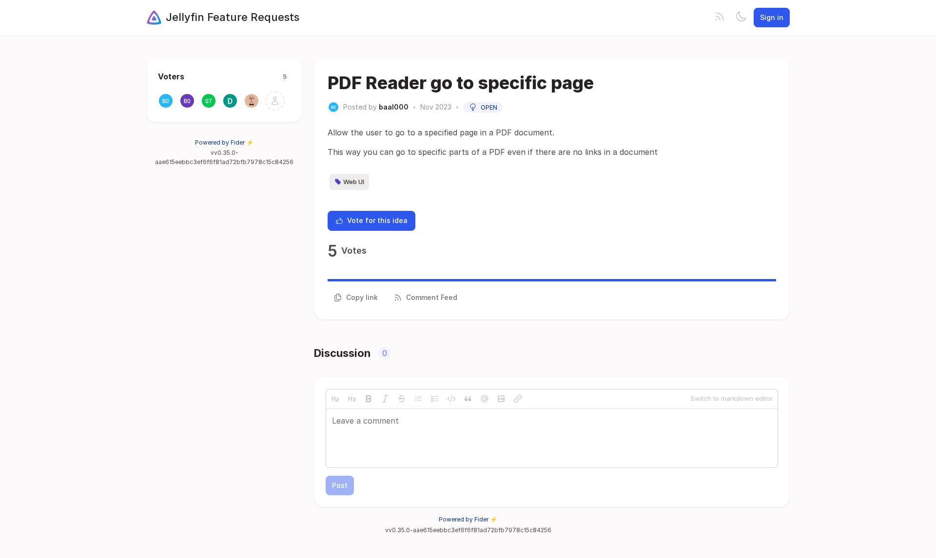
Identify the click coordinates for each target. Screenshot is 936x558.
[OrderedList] (435, 398)
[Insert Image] (501, 398)
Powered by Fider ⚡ (224, 142)
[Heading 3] (352, 398)
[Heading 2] (335, 398)
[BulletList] (418, 398)
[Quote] (468, 398)
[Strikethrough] (401, 398)
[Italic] (385, 398)
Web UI (353, 182)
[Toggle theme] (741, 17)
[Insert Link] (517, 398)
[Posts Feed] (719, 17)
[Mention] (484, 398)
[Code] (451, 398)
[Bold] (368, 398)
